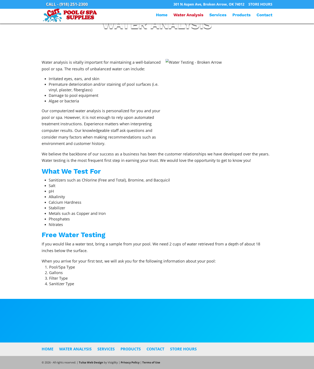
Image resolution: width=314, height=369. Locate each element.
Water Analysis (188, 15)
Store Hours (183, 348)
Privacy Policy (130, 362)
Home (161, 15)
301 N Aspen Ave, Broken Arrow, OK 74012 (208, 5)
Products (241, 15)
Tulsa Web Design (91, 362)
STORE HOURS (260, 5)
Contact (264, 15)
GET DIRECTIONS (157, 328)
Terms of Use (151, 362)
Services (217, 15)
